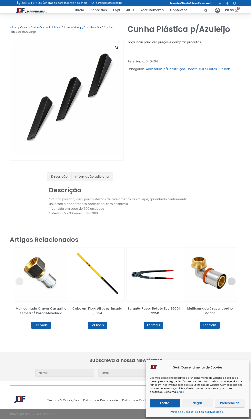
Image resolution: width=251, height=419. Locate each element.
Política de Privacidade (209, 412)
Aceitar (165, 403)
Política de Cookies (181, 412)
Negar (197, 403)
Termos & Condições (63, 400)
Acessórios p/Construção (82, 27)
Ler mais (41, 325)
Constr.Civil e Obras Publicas (40, 27)
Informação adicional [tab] (92, 176)
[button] (116, 10)
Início (13, 27)
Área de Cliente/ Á (181, 3)
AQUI (181, 392)
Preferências (229, 403)
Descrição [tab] (59, 176)
